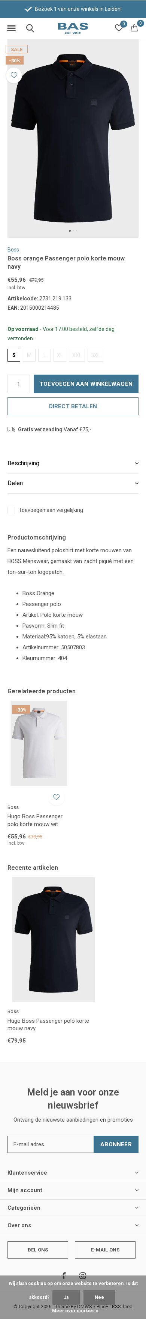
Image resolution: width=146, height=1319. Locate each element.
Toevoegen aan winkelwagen (86, 384)
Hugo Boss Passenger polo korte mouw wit (35, 820)
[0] (134, 27)
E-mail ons (105, 1250)
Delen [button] (15, 483)
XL (60, 355)
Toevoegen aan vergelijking (51, 510)
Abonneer (116, 1144)
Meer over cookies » (75, 1310)
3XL (95, 355)
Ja (66, 1297)
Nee (99, 1297)
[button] (11, 28)
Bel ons (38, 1250)
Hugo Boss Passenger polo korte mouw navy (48, 1025)
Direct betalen (73, 406)
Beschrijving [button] (23, 463)
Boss (13, 250)
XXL (77, 355)
